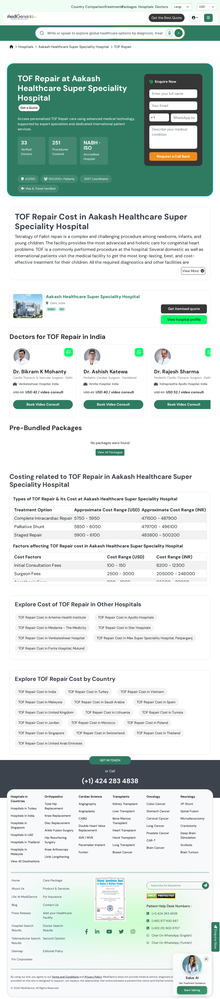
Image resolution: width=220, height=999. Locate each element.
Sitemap (17, 951)
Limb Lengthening (57, 857)
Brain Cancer (155, 848)
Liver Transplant (123, 811)
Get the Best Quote (166, 17)
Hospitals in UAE (22, 835)
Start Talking (192, 990)
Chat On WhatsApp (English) (171, 935)
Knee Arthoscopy (56, 849)
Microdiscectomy (192, 818)
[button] (208, 18)
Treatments (110, 7)
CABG (83, 818)
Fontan (83, 852)
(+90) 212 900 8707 (165, 928)
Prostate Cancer (158, 833)
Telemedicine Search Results (26, 940)
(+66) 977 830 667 (164, 921)
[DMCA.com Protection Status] (161, 895)
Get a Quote (29, 108)
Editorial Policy (53, 951)
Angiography (87, 804)
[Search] (178, 33)
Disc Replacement (57, 823)
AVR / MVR (86, 838)
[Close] (206, 959)
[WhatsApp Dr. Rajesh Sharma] (209, 352)
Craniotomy (188, 826)
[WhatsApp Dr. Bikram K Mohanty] (68, 352)
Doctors (161, 7)
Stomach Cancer (158, 811)
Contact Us (50, 905)
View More (191, 271)
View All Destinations (25, 861)
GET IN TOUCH (110, 760)
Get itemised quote (184, 308)
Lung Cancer (155, 826)
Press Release (21, 913)
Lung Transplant (124, 845)
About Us (18, 888)
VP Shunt (186, 804)
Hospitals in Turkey (24, 808)
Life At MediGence (24, 897)
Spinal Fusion (189, 811)
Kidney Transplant (125, 804)
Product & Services (56, 888)
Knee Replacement (58, 816)
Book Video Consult (43, 404)
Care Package (52, 880)
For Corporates (22, 959)
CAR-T (151, 840)
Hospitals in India (22, 816)
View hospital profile (184, 319)
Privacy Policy (93, 977)
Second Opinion (54, 938)
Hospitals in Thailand (25, 842)
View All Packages (110, 452)
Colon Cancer (156, 804)
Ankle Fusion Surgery (59, 830)
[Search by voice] (169, 33)
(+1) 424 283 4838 (110, 781)
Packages (127, 7)
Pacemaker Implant (92, 845)
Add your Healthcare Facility (57, 915)
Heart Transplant (124, 830)
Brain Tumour (189, 852)
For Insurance (52, 897)
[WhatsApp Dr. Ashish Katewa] (139, 352)
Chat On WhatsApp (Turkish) (171, 943)
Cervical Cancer (158, 818)
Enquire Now (215, 938)
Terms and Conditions (65, 977)
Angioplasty (87, 811)
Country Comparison (85, 7)
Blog (14, 905)
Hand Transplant (124, 838)
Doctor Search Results (53, 928)
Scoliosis (186, 845)
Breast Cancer (122, 852)
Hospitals (144, 7)
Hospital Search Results (23, 928)
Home (16, 880)
